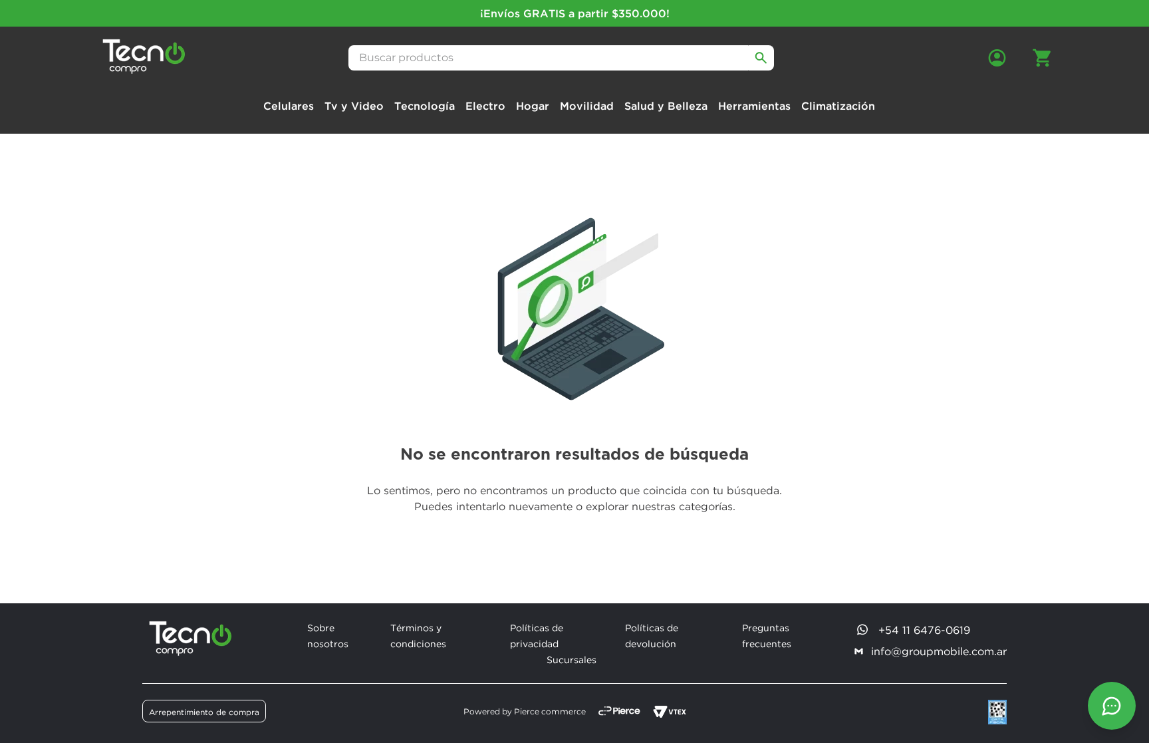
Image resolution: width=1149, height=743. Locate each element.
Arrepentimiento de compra (204, 712)
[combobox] (561, 58)
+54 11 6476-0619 (924, 630)
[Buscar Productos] (761, 58)
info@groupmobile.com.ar (939, 651)
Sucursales (571, 660)
